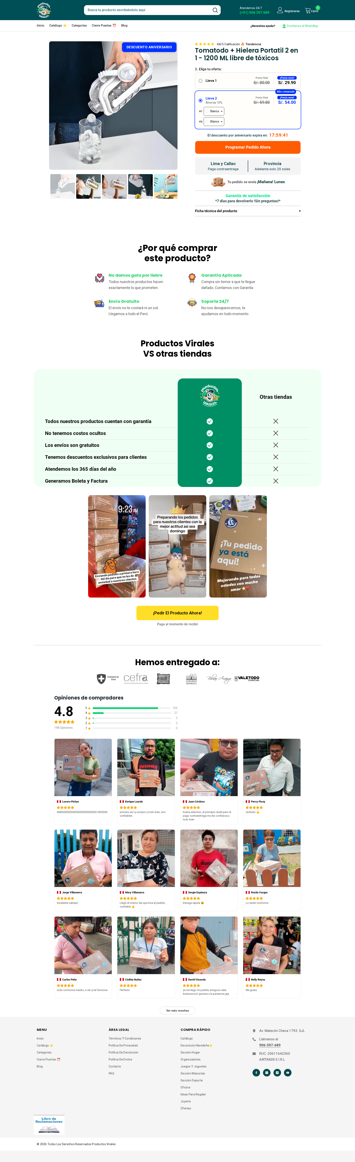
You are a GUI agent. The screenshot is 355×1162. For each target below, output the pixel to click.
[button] (248, 80)
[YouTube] (288, 1072)
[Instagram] (267, 1072)
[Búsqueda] (152, 10)
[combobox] (147, 9)
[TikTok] (277, 1072)
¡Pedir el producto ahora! (177, 612)
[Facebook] (256, 1072)
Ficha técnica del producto (248, 211)
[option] (113, 105)
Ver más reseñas (177, 1010)
